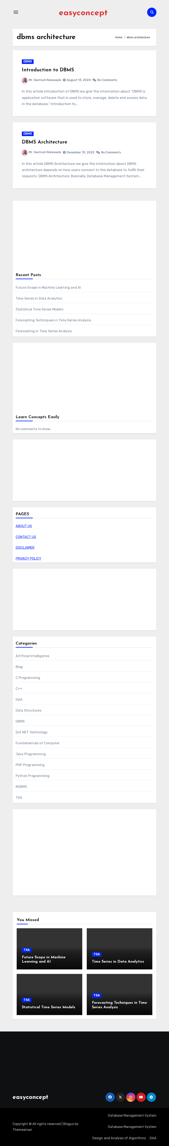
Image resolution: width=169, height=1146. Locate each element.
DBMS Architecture (44, 142)
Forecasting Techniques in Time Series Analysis (53, 320)
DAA (19, 699)
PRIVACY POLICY (28, 558)
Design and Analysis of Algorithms (119, 1138)
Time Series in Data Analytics (39, 298)
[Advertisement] (85, 237)
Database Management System (132, 1115)
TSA (19, 798)
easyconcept (83, 13)
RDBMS (21, 787)
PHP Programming (30, 765)
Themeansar (22, 1130)
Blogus (68, 1124)
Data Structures (28, 710)
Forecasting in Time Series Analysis (44, 331)
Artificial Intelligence (32, 656)
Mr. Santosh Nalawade (45, 80)
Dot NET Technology (32, 732)
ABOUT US (24, 526)
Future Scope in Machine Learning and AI (48, 287)
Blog (19, 667)
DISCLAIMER (25, 548)
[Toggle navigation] (16, 12)
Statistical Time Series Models (39, 309)
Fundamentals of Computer (38, 743)
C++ (19, 689)
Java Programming (31, 754)
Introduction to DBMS (48, 70)
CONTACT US (26, 537)
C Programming (28, 678)
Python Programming (33, 776)
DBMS (27, 61)
